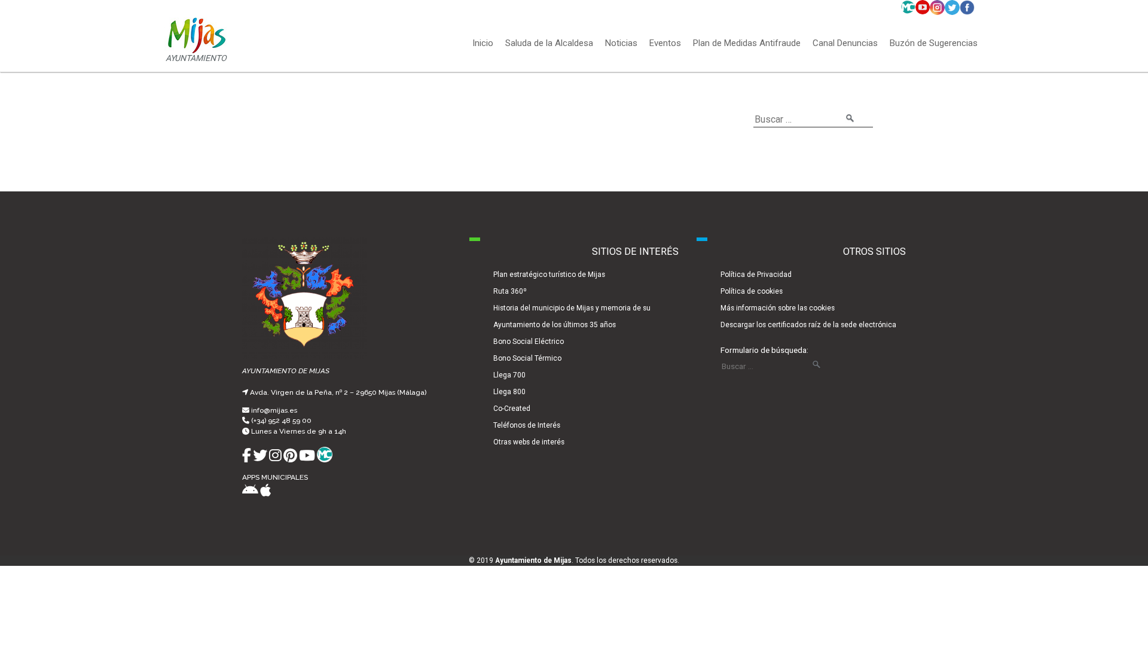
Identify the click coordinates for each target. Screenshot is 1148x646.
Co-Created (511, 408)
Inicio (482, 43)
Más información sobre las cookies (777, 308)
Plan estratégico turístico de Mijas (549, 274)
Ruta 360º (510, 291)
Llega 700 (509, 375)
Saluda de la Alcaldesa (549, 43)
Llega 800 (509, 392)
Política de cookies (751, 291)
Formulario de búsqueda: (764, 350)
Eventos (665, 43)
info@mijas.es (274, 410)
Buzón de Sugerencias (934, 43)
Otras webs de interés (528, 442)
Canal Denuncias (845, 43)
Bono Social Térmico (527, 358)
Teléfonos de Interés (526, 425)
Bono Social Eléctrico (528, 341)
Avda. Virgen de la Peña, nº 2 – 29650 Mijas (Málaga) (338, 392)
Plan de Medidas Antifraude (747, 43)
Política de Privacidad (756, 274)
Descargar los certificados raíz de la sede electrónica (808, 325)
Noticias (621, 43)
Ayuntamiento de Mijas (533, 560)
